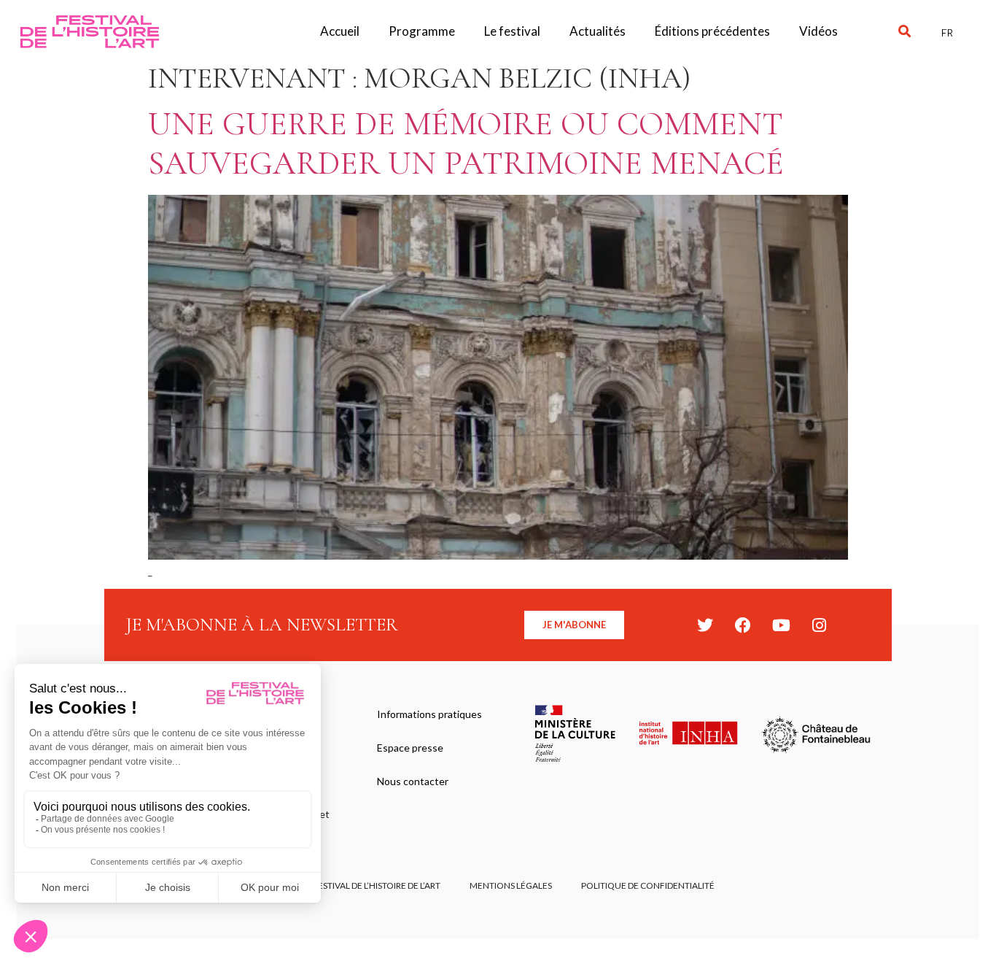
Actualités (597, 31)
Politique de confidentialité (648, 885)
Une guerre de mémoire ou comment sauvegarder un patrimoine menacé (466, 143)
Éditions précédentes (712, 31)
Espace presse (410, 747)
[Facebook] (743, 625)
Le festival (512, 31)
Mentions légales (511, 885)
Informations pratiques (429, 714)
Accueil (339, 31)
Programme (422, 31)
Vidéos (818, 31)
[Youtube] (781, 625)
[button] (904, 32)
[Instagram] (819, 625)
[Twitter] (705, 625)
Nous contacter (412, 781)
